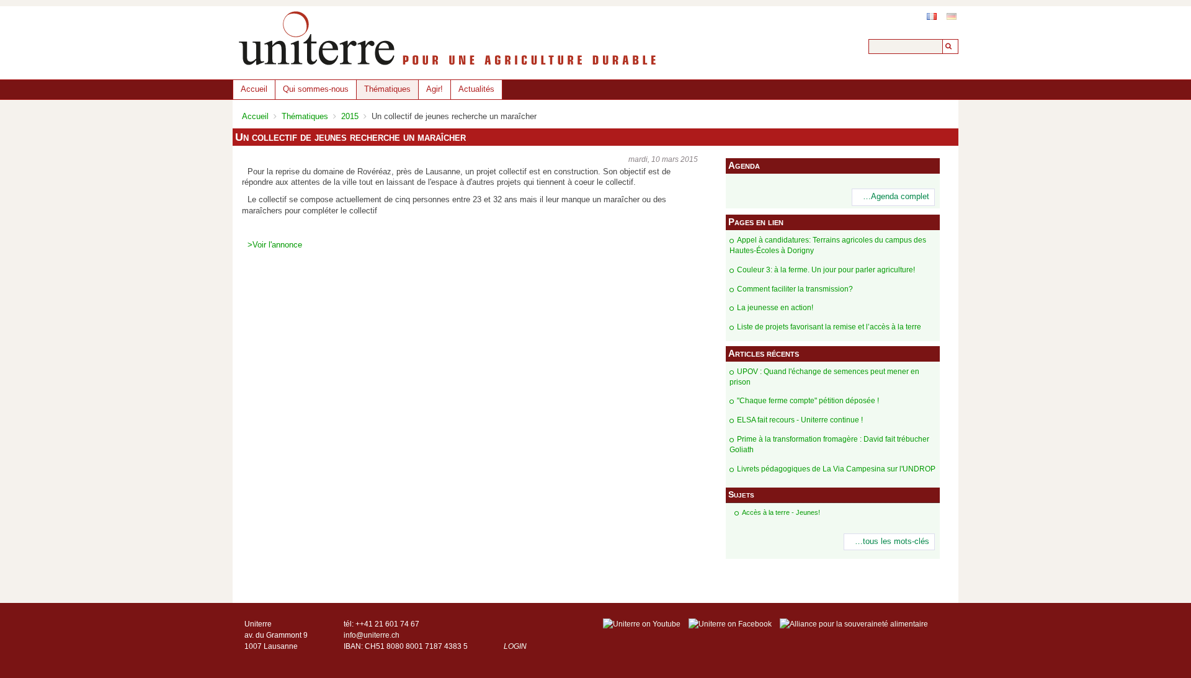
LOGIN (515, 646)
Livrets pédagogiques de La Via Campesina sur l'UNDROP (836, 469)
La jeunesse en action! (775, 307)
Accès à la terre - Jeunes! (781, 512)
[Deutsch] (952, 16)
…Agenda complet (896, 196)
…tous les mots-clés (892, 541)
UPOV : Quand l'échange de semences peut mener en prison (824, 376)
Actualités (476, 89)
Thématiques (387, 89)
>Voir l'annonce (275, 245)
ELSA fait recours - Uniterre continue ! (800, 420)
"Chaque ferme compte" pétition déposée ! (808, 400)
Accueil (254, 89)
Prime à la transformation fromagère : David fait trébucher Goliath (829, 444)
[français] (932, 16)
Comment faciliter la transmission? (795, 289)
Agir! (434, 89)
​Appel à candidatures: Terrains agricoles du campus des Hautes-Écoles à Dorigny (827, 245)
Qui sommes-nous (316, 89)
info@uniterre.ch (371, 635)
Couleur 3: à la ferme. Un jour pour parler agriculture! (826, 269)
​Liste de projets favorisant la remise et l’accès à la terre (829, 327)
